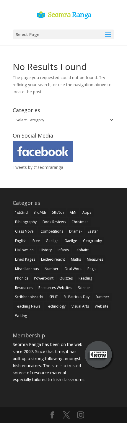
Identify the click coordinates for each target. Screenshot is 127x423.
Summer (102, 296)
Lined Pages (25, 259)
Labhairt (82, 249)
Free (36, 240)
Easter (93, 231)
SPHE (53, 296)
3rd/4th (40, 212)
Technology (56, 306)
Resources (23, 287)
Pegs (91, 268)
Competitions (51, 231)
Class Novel (25, 231)
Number (51, 268)
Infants (63, 249)
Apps (86, 212)
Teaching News (27, 306)
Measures (95, 259)
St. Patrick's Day (76, 296)
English (21, 240)
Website (101, 306)
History (46, 249)
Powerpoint (43, 278)
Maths (76, 259)
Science (84, 287)
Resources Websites (55, 287)
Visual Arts (80, 306)
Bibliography (26, 221)
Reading (85, 278)
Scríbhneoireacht (29, 296)
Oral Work (73, 268)
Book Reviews (54, 221)
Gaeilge (52, 240)
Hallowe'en (24, 249)
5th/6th (58, 212)
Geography (92, 240)
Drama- (75, 231)
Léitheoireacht (53, 259)
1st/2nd (21, 212)
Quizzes (66, 278)
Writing (21, 315)
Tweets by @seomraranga (38, 167)
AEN (73, 212)
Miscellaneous (27, 268)
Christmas (79, 221)
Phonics (21, 278)
